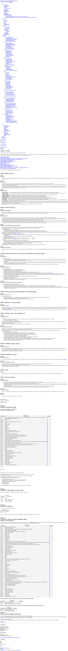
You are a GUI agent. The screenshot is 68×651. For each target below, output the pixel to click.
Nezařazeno (6, 65)
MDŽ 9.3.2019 (8, 85)
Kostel (5, 22)
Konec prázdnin (8, 81)
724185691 (2, 1)
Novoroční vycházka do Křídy (10, 48)
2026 (5, 36)
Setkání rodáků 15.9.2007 (9, 117)
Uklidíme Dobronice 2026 (10, 40)
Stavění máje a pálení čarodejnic (10, 61)
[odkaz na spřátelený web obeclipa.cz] (3, 145)
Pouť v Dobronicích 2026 (9, 37)
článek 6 (49, 272)
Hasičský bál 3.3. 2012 (9, 113)
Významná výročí (8, 68)
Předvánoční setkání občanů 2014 (11, 104)
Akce (5, 26)
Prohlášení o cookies (15, 637)
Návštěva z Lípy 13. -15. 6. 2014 (11, 106)
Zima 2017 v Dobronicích (10, 91)
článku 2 (65, 359)
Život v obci (4, 25)
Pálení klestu (8, 72)
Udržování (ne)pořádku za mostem (11, 90)
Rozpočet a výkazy (7, 10)
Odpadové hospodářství (7, 14)
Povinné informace (7, 5)
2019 (5, 80)
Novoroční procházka (9, 58)
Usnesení (5, 7)
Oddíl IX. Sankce (3, 163)
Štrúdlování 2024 (8, 51)
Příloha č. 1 (14, 232)
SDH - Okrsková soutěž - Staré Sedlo (11, 38)
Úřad (3, 4)
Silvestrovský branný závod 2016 (11, 96)
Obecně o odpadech (9, 15)
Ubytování (7, 31)
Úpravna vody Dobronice (9, 94)
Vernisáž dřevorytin (9, 47)
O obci (5, 19)
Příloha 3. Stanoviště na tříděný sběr (5, 166)
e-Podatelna (5, 6)
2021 (5, 71)
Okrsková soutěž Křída (9, 66)
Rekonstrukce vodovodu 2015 (10, 99)
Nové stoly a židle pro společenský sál (11, 70)
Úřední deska (6, 125)
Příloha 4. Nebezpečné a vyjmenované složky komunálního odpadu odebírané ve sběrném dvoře (14, 167)
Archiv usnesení (8, 8)
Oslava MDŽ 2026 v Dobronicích (11, 41)
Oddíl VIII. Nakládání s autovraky (5, 162)
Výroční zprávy (6, 11)
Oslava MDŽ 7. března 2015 (10, 101)
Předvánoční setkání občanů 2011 (11, 121)
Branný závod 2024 (9, 50)
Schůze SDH (8, 67)
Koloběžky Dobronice (9, 62)
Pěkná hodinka (8, 82)
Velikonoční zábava (9, 60)
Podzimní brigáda (8, 78)
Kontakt (5, 18)
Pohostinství (7, 30)
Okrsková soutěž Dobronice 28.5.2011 (11, 120)
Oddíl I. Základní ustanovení (4, 156)
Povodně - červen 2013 (9, 112)
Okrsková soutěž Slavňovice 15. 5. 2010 (12, 122)
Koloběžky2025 (8, 45)
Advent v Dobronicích (9, 79)
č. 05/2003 (17, 275)
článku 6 (30, 232)
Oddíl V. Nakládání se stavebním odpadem (6, 160)
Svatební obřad (8, 83)
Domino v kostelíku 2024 (9, 55)
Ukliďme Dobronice (9, 59)
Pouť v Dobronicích (9, 53)
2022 (5, 57)
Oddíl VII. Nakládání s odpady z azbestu (6, 161)
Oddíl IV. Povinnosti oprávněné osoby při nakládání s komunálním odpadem (11, 159)
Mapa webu (2, 637)
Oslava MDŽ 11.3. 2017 (9, 92)
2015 (5, 97)
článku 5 (11, 236)
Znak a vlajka (6, 20)
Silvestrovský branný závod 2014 (11, 103)
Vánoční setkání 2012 (9, 116)
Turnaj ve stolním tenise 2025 (10, 43)
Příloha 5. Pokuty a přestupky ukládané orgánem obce (8, 168)
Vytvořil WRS (2, 650)
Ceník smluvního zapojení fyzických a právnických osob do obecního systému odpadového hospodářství (21, 17)
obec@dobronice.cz (7, 1)
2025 (5, 42)
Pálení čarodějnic (8, 88)
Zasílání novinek (6, 24)
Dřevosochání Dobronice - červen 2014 (11, 107)
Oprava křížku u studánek (9, 54)
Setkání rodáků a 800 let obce (10, 64)
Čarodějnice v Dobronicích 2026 (10, 39)
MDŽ (7, 73)
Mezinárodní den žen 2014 (10, 105)
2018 (5, 89)
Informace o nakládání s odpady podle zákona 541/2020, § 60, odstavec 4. (17, 16)
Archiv (5, 12)
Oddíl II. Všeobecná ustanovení (5, 157)
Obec (3, 136)
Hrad (5, 21)
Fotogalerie (4, 35)
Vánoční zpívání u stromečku (10, 115)
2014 (5, 102)
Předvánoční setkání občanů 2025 (11, 44)
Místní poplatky (6, 133)
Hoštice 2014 (8, 108)
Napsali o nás (8, 118)
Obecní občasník (6, 34)
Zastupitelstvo (6, 129)
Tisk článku (2, 621)
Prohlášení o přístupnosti (8, 637)
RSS (19, 637)
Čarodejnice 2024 (8, 56)
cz (0, 147)
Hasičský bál (8, 74)
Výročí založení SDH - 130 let (10, 98)
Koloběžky (7, 75)
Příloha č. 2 (10, 307)
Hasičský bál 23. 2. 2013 (9, 111)
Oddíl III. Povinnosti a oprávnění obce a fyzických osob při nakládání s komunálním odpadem (14, 158)
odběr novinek (12, 1)
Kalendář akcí (8, 27)
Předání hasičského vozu (9, 69)
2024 (5, 49)
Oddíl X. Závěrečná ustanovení (5, 164)
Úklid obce (7, 63)
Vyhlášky (5, 128)
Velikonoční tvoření (9, 87)
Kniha (5, 23)
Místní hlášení (6, 13)
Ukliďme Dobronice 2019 (10, 86)
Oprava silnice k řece (9, 110)
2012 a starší (6, 114)
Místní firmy (6, 29)
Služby (7, 32)
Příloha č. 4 (31, 234)
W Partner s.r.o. (18, 650)
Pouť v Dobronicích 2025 (9, 46)
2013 (5, 109)
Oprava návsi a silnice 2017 (10, 93)
